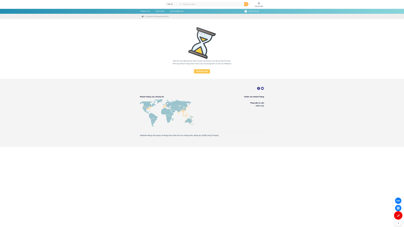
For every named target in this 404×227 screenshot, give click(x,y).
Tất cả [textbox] (170, 4)
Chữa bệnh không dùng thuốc (157, 16)
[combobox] (173, 4)
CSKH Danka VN (176, 11)
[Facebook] (258, 88)
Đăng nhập (259, 6)
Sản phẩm (159, 11)
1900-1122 (260, 106)
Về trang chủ (202, 71)
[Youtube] (262, 88)
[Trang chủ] (143, 16)
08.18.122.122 (254, 11)
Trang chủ (145, 11)
